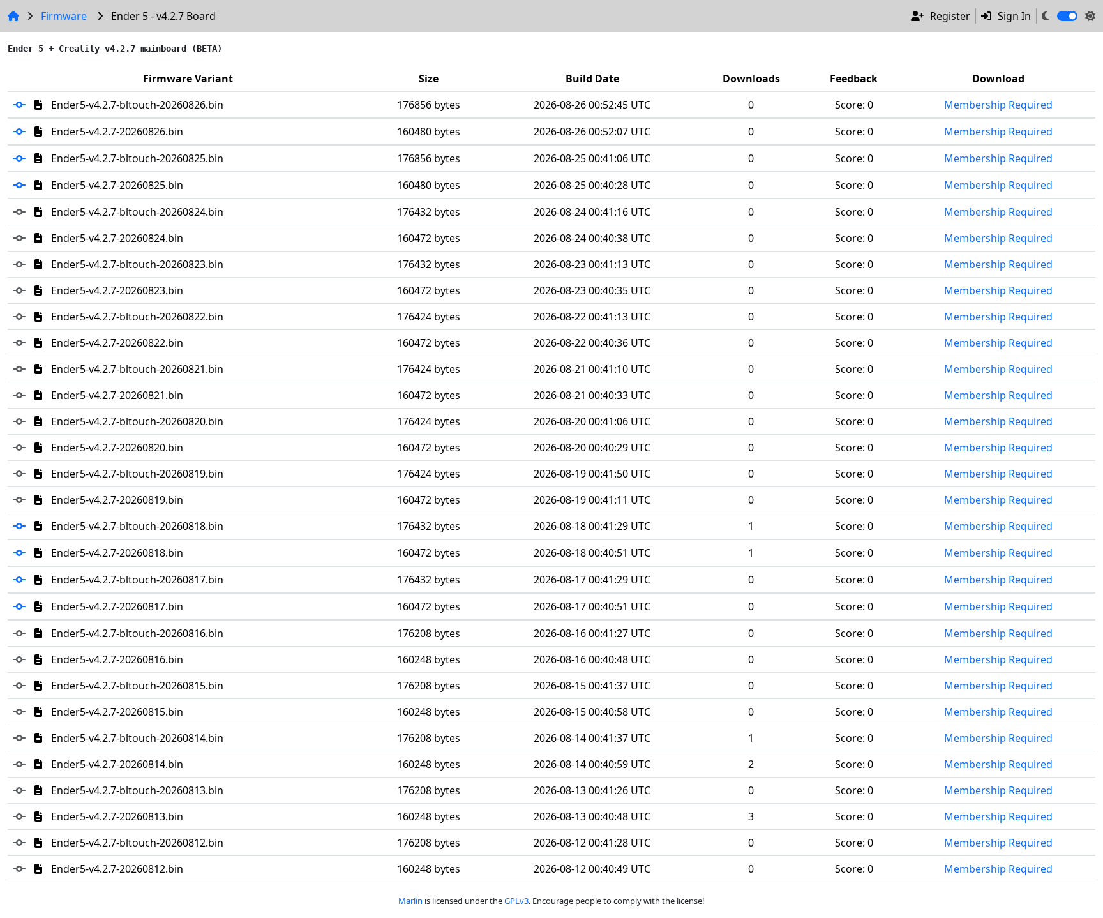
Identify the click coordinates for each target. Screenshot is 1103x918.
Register (950, 16)
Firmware (64, 16)
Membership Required (998, 105)
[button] (23, 105)
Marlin (410, 901)
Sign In (1014, 16)
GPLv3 (516, 901)
